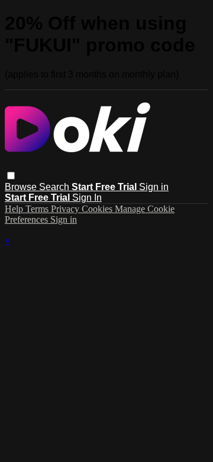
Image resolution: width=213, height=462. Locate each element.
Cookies (98, 209)
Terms (38, 209)
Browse (22, 187)
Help (15, 209)
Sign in (154, 187)
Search (55, 187)
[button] (11, 175)
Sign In (87, 197)
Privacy (66, 209)
